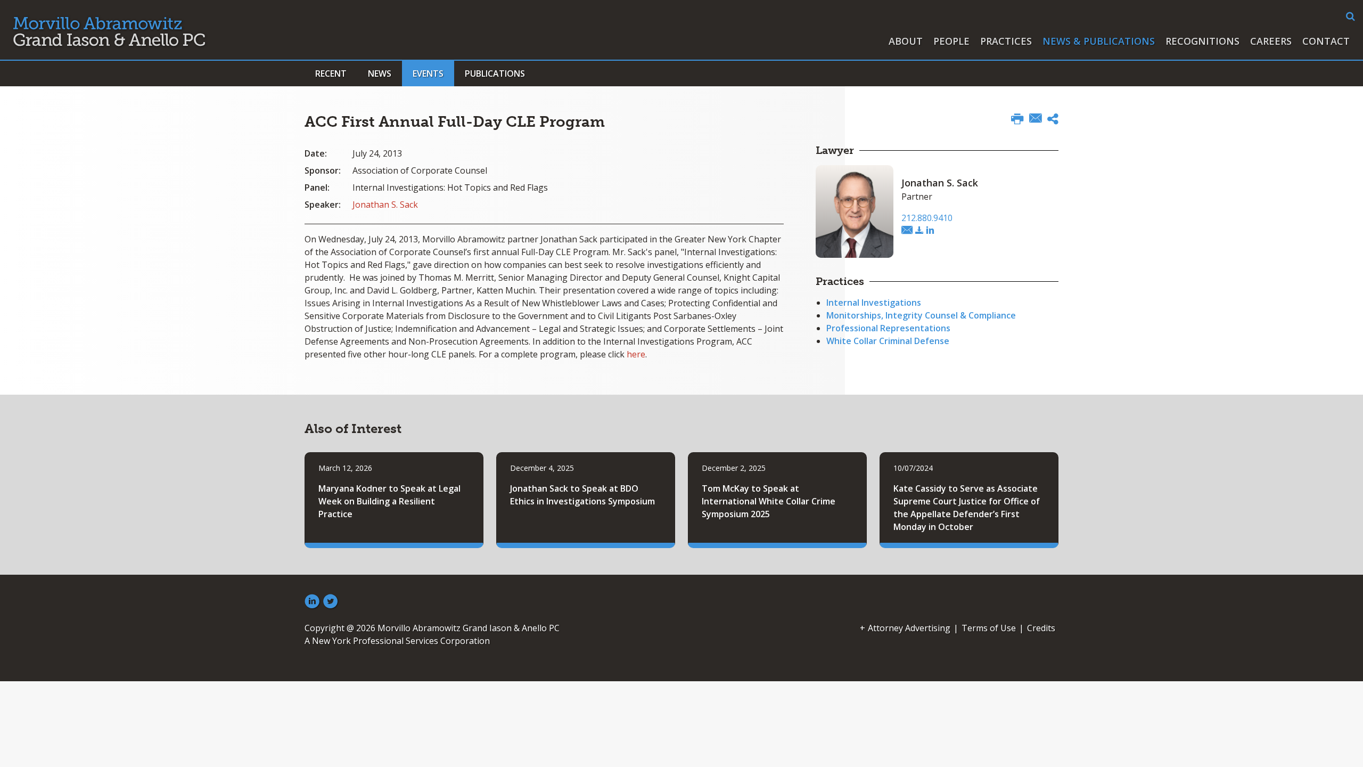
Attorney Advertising (909, 628)
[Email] (1035, 119)
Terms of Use (989, 628)
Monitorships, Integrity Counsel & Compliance (921, 315)
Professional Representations (888, 328)
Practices (1006, 41)
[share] (1052, 120)
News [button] (379, 73)
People (951, 41)
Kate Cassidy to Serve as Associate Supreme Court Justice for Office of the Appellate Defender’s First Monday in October (966, 508)
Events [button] (428, 73)
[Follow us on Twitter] (330, 602)
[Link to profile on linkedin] (930, 230)
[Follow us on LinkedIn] (312, 602)
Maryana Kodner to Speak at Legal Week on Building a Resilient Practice (389, 501)
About (906, 41)
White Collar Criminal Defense (887, 341)
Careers (1271, 41)
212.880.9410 (927, 218)
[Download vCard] (919, 230)
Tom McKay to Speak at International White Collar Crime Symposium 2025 (768, 501)
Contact (1326, 41)
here (636, 354)
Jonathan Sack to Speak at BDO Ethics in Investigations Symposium (582, 495)
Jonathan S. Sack (385, 204)
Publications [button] (495, 73)
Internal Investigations (873, 302)
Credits (1041, 628)
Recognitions (1202, 41)
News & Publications (1098, 41)
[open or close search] (1350, 16)
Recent (331, 73)
